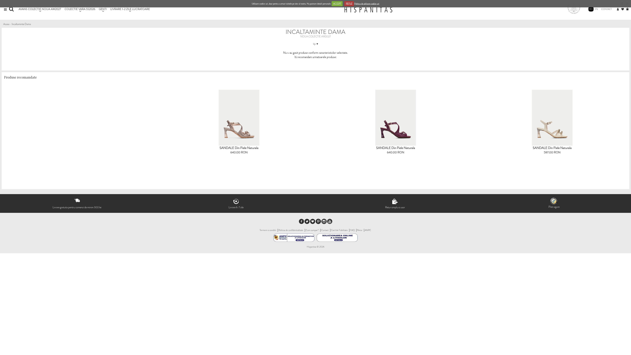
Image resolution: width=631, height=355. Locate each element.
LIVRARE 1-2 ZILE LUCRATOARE (130, 9)
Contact (606, 9)
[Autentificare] (619, 9)
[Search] (11, 10)
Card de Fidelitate (339, 230)
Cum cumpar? (312, 230)
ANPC (368, 230)
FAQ (352, 230)
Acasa (6, 24)
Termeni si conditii (268, 230)
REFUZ (349, 3)
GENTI (103, 9)
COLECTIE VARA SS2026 (80, 9)
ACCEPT (337, 3)
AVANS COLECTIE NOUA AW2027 (40, 9)
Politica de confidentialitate (291, 230)
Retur (359, 230)
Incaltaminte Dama (21, 24)
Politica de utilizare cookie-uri (366, 3)
